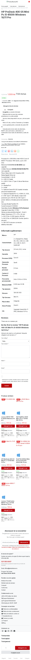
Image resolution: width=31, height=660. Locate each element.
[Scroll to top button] (28, 652)
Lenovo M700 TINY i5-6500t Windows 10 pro (8, 418)
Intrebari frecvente (6, 580)
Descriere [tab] (4, 154)
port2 (8, 145)
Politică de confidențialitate (10, 609)
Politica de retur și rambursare (11, 611)
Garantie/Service (7, 616)
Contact (3, 590)
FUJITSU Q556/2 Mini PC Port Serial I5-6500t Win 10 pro (23, 460)
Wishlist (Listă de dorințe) (8, 583)
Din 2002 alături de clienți (10, 596)
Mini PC (19, 141)
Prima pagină (4, 6)
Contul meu (4, 587)
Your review (4, 343)
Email (3, 368)
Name (3, 360)
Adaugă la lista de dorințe (10, 106)
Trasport (5, 620)
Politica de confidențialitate (18, 547)
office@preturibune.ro (11, 568)
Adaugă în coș (22, 648)
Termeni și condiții (8, 618)
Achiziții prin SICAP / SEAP (10, 603)
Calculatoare (13, 6)
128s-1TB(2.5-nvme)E (9, 144)
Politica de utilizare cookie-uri (11, 613)
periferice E (4, 145)
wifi (19, 145)
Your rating (4, 338)
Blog (4, 623)
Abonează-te (24, 542)
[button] (28, 2)
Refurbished (22, 6)
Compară (3, 585)
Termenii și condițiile (6, 547)
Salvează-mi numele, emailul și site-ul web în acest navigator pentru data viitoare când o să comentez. (15, 380)
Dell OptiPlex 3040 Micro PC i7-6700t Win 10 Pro (22, 418)
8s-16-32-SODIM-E (20, 144)
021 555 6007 (6, 561)
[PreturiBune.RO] (15, 2)
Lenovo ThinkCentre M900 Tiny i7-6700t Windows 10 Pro (7, 502)
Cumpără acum (15, 652)
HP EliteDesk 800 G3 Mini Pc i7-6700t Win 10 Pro (7, 460)
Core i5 (15, 141)
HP (5, 147)
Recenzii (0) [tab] (13, 154)
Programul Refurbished (9, 600)
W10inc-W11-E (14, 145)
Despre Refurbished (8, 598)
